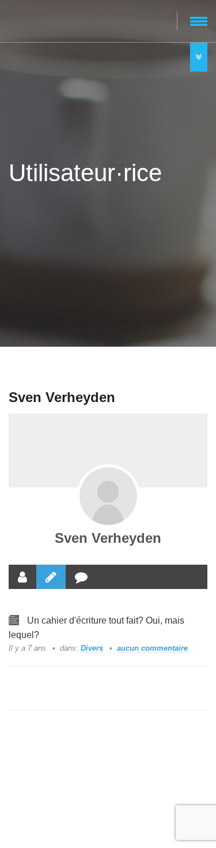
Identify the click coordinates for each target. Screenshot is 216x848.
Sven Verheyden (108, 538)
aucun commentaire (152, 648)
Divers (92, 648)
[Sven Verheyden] (108, 496)
